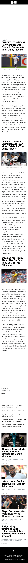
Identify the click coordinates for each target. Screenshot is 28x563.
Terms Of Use (10, 556)
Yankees (9, 40)
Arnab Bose (4, 396)
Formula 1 (4, 445)
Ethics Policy (20, 555)
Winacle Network (20, 559)
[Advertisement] (14, 21)
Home (5, 555)
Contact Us (18, 556)
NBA (3, 478)
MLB (3, 40)
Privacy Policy (12, 555)
